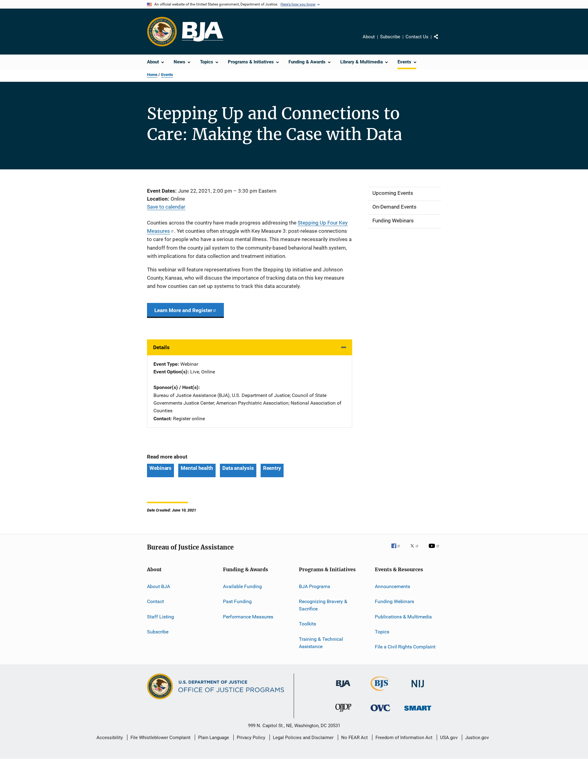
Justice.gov (477, 737)
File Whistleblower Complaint (160, 737)
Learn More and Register (183, 310)
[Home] (202, 31)
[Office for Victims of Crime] (380, 712)
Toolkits (307, 624)
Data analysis (238, 468)
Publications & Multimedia (403, 616)
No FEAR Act (354, 737)
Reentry (272, 468)
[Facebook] (398, 550)
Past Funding (237, 601)
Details (161, 347)
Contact (155, 601)
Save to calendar (166, 207)
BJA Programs (314, 586)
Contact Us (416, 37)
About (369, 37)
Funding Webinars (394, 601)
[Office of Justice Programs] (162, 32)
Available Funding (242, 586)
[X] (416, 550)
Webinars (160, 468)
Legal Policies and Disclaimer (303, 737)
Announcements (392, 586)
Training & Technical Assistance (321, 642)
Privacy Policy (251, 737)
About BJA (158, 586)
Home (152, 74)
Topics (382, 632)
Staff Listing (160, 616)
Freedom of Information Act (403, 737)
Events (167, 74)
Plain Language (213, 737)
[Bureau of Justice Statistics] (380, 692)
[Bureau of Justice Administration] (343, 688)
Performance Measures (248, 616)
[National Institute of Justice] (418, 688)
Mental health (197, 468)
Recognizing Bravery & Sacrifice (323, 605)
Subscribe (390, 37)
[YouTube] (435, 550)
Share (441, 41)
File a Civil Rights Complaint (405, 647)
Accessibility (109, 737)
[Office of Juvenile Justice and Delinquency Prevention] (343, 713)
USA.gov (449, 737)
